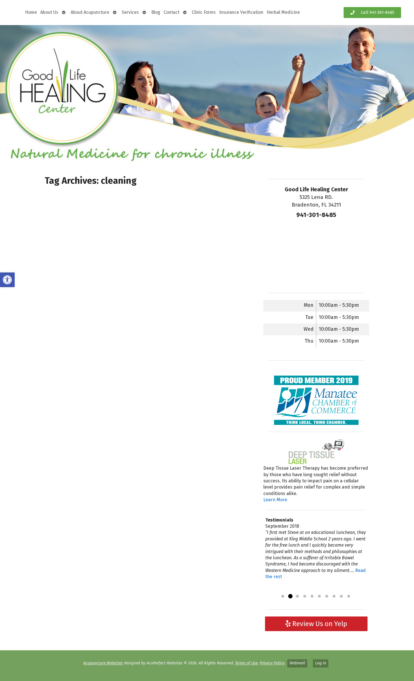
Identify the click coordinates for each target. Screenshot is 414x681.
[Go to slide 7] (327, 596)
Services (130, 12)
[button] (7, 279)
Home (31, 12)
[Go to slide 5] (312, 596)
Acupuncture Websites (103, 663)
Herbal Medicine (283, 12)
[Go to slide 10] (348, 596)
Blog (155, 12)
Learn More (275, 499)
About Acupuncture (90, 12)
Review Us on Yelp (319, 624)
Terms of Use (246, 663)
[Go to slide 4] (305, 596)
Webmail (297, 663)
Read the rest (284, 589)
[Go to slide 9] (341, 596)
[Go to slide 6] (319, 596)
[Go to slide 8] (334, 596)
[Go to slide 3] (297, 596)
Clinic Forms (204, 12)
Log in (320, 663)
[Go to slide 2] (290, 596)
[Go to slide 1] (283, 596)
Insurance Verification (241, 12)
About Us (49, 12)
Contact (171, 12)
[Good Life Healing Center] (207, 95)
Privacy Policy (272, 663)
